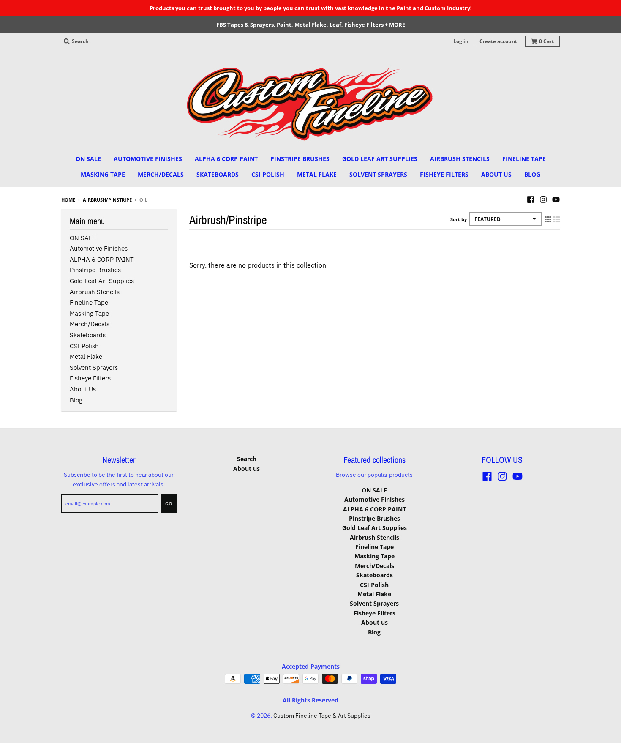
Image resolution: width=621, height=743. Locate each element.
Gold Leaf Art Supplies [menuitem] (379, 159)
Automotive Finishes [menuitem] (148, 159)
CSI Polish (84, 346)
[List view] (556, 219)
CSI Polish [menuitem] (267, 174)
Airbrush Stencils (95, 292)
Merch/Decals (89, 324)
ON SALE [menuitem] (88, 159)
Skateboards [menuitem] (217, 174)
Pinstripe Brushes (95, 270)
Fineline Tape (89, 302)
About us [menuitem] (496, 174)
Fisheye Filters (90, 378)
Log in (460, 41)
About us (83, 389)
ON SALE (83, 238)
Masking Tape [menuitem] (103, 174)
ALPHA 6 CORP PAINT (102, 259)
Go (168, 503)
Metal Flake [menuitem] (317, 174)
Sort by (458, 219)
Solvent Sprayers (94, 367)
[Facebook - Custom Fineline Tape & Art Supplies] (530, 199)
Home (68, 200)
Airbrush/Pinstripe (107, 200)
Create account (498, 41)
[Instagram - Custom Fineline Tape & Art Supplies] (543, 199)
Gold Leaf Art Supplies (102, 281)
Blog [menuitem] (532, 174)
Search (246, 459)
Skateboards (88, 335)
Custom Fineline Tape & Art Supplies (321, 715)
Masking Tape (89, 313)
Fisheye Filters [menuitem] (444, 174)
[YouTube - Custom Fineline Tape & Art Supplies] (556, 199)
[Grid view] (548, 219)
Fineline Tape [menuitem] (524, 159)
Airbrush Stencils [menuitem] (460, 159)
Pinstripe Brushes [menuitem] (300, 159)
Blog (76, 400)
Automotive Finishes (99, 248)
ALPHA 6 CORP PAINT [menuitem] (226, 159)
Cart (546, 41)
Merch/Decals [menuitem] (161, 174)
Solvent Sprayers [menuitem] (378, 174)
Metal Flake (86, 356)
